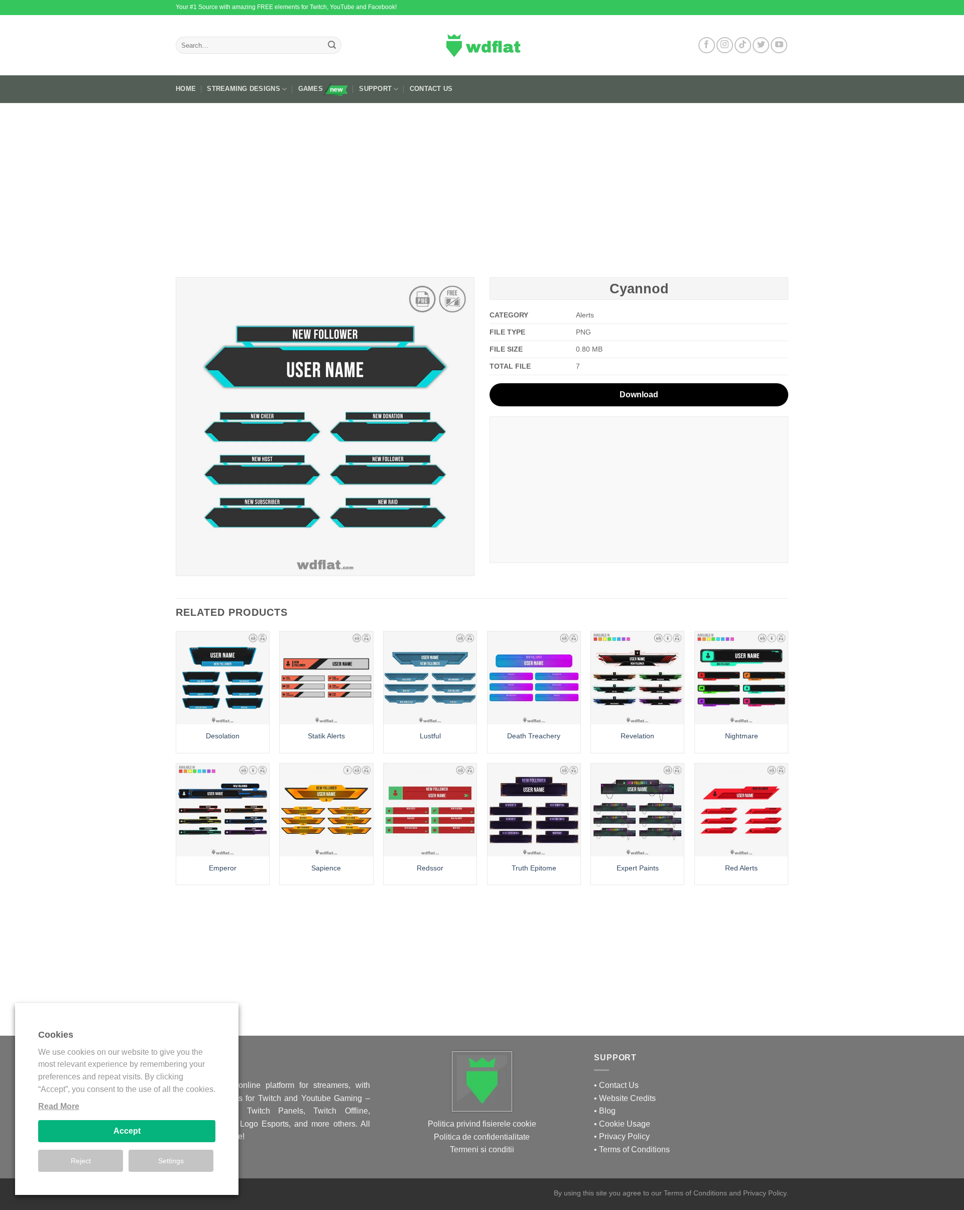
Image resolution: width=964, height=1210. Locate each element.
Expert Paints (638, 868)
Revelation (637, 736)
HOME (186, 88)
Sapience (326, 868)
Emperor (222, 868)
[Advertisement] (482, 186)
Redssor (430, 868)
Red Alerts (741, 868)
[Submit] (331, 45)
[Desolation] (222, 677)
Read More (58, 1106)
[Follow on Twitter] (761, 45)
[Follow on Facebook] (706, 45)
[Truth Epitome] (534, 809)
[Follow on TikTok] (743, 45)
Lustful (430, 736)
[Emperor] (222, 809)
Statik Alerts (326, 736)
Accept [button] (127, 1131)
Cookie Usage (624, 1124)
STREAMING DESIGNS (243, 88)
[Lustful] (430, 677)
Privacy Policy (624, 1136)
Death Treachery (533, 736)
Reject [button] (81, 1161)
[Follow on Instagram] (724, 45)
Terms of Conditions (634, 1149)
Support (375, 88)
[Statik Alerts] (326, 677)
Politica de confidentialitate (482, 1137)
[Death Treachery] (534, 677)
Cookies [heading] (55, 1035)
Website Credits (627, 1098)
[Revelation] (637, 677)
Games (310, 88)
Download (639, 394)
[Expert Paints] (637, 809)
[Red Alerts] (741, 809)
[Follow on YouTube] (779, 45)
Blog (607, 1111)
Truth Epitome (534, 868)
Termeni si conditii (482, 1149)
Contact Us (431, 88)
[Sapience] (326, 809)
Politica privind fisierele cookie (482, 1124)
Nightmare (741, 736)
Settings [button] (171, 1161)
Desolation (222, 736)
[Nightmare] (741, 677)
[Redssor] (430, 809)
